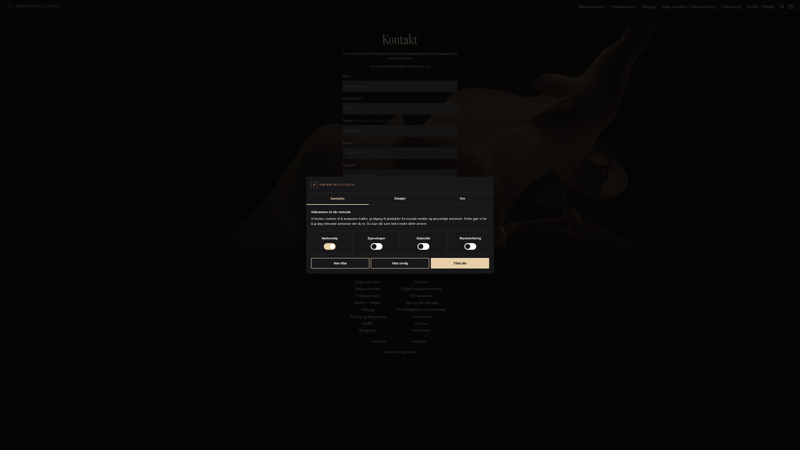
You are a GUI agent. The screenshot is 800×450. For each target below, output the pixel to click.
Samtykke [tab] (337, 198)
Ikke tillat (340, 263)
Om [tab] (462, 198)
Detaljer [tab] (400, 198)
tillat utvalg (400, 263)
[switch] (376, 246)
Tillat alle (460, 263)
